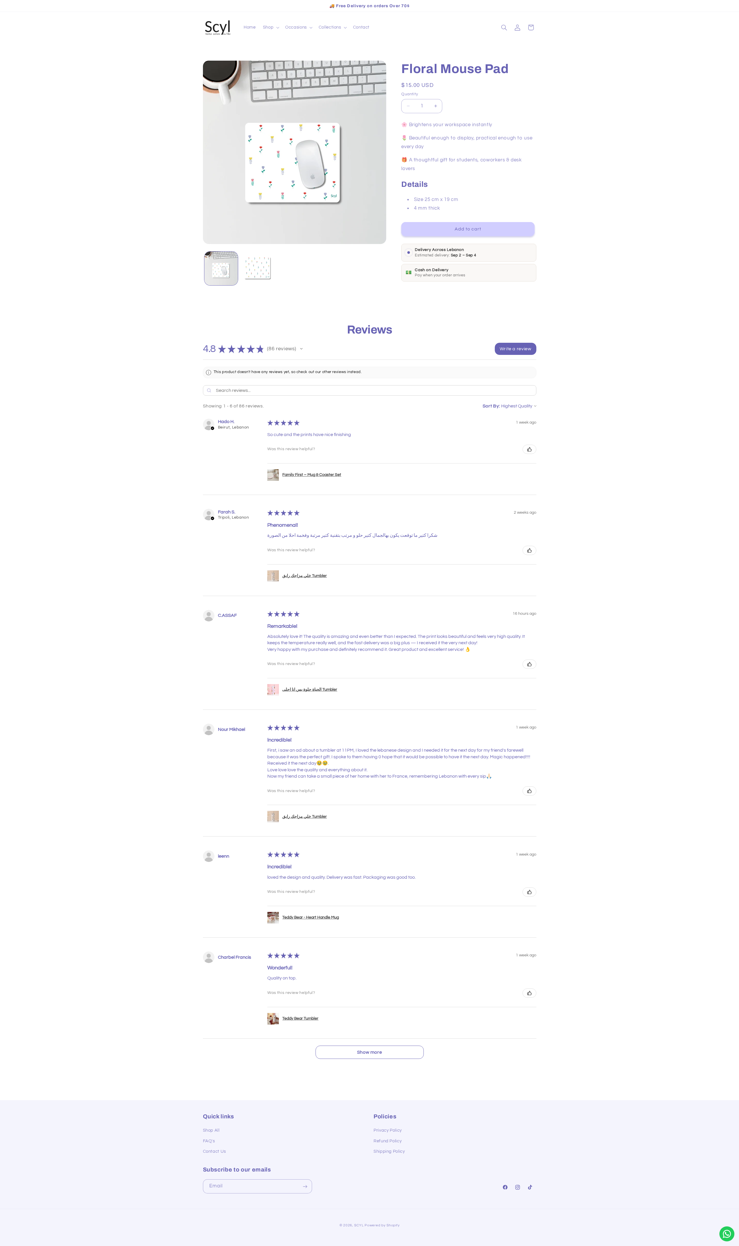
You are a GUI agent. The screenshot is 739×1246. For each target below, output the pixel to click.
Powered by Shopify (382, 1225)
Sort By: (491, 406)
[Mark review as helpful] (529, 449)
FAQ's (209, 1141)
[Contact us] (726, 1233)
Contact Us (214, 1151)
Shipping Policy (389, 1151)
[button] (270, 27)
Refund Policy (388, 1141)
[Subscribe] (304, 1186)
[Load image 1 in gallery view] (221, 268)
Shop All (211, 1130)
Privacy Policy (388, 1130)
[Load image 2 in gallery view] (258, 268)
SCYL (358, 1225)
